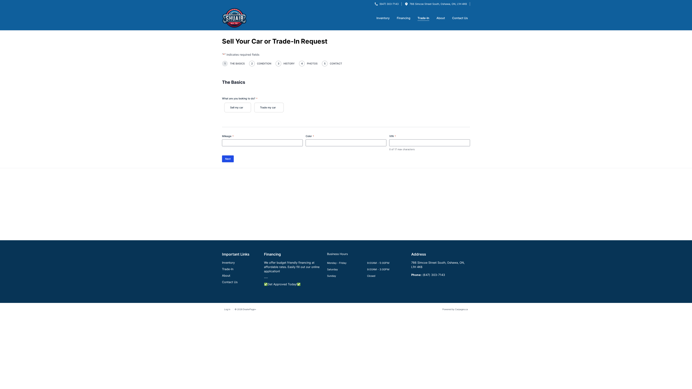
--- (266, 278)
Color (310, 136)
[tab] (337, 256)
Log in (227, 309)
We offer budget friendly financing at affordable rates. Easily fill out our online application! (292, 267)
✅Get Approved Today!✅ (282, 284)
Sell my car (236, 107)
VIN (392, 136)
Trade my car (268, 107)
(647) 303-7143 (389, 3)
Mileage (228, 136)
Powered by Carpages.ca (455, 309)
